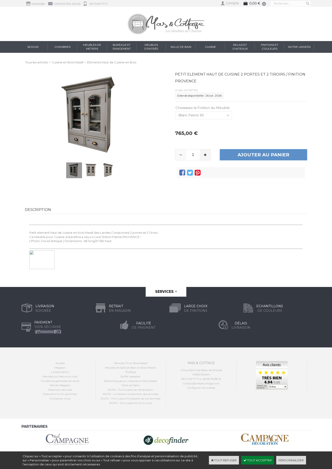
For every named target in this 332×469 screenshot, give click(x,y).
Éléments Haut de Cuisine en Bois (111, 62)
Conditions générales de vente (60, 381)
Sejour (33, 47)
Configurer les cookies (201, 387)
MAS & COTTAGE (201, 363)
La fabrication (60, 372)
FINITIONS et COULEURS (269, 46)
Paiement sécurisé (60, 389)
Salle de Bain (181, 47)
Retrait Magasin (60, 385)
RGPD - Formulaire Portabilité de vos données (130, 398)
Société (60, 363)
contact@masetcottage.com (201, 383)
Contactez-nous (60, 398)
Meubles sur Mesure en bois (59, 376)
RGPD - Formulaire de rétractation (130, 389)
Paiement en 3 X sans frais (60, 394)
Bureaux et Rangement (122, 46)
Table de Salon (130, 385)
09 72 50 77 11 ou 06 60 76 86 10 (201, 379)
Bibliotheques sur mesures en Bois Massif (130, 381)
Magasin (59, 367)
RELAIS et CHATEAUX (240, 46)
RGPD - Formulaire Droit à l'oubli (130, 403)
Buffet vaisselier (130, 376)
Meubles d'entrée (151, 46)
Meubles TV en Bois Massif (130, 363)
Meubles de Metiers (92, 46)
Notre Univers (299, 47)
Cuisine (210, 47)
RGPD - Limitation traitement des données (131, 394)
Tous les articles (36, 62)
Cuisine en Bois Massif (67, 62)
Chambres (62, 47)
